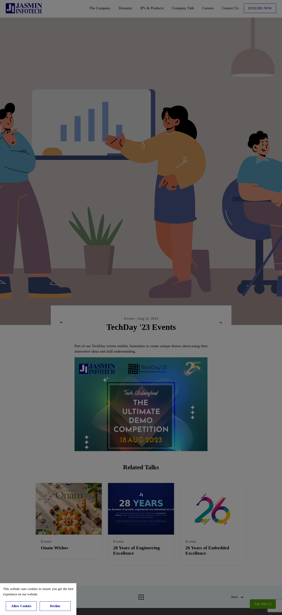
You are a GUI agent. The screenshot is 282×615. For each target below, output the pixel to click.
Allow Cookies (21, 606)
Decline (55, 606)
